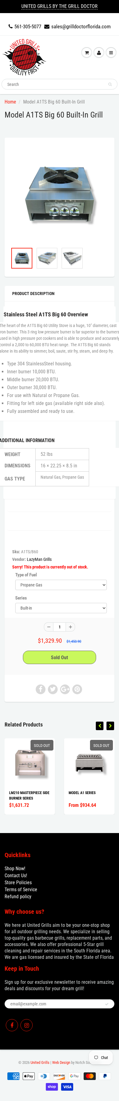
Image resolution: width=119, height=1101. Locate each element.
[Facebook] (12, 1025)
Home (10, 102)
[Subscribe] (107, 1004)
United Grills (40, 1062)
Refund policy (18, 896)
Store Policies (18, 882)
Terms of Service (21, 889)
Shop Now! (15, 868)
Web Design (61, 1062)
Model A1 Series (82, 793)
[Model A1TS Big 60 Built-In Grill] (59, 194)
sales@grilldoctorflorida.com (81, 26)
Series (21, 598)
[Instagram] (26, 1025)
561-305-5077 (27, 26)
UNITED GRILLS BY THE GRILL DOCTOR (59, 6)
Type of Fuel (26, 575)
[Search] (110, 84)
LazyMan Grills (39, 559)
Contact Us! (16, 875)
